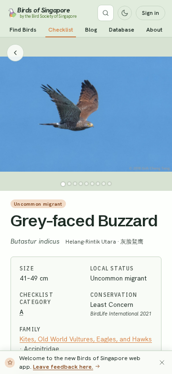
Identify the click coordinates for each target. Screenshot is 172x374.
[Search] (105, 13)
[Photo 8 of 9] (103, 183)
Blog (91, 30)
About (154, 30)
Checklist (60, 30)
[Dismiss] (162, 362)
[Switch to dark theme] (125, 13)
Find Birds (23, 30)
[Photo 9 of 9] (109, 183)
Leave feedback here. (63, 366)
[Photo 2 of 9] (69, 183)
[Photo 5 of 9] (86, 183)
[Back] (15, 52)
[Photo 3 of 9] (75, 183)
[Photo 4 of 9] (80, 183)
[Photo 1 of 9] (63, 184)
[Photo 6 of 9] (92, 183)
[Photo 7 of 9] (98, 183)
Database (121, 30)
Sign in (150, 13)
